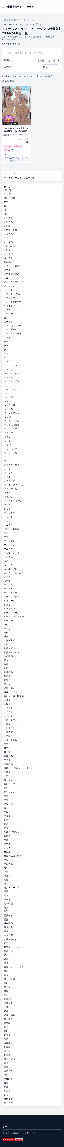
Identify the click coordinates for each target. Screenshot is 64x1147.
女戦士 (7, 727)
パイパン (8, 496)
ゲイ (6, 353)
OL (5, 205)
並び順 (7, 60)
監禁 (6, 943)
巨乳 (6, 787)
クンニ (7, 349)
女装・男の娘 (10, 739)
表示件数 (8, 66)
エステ (7, 309)
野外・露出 (9, 1058)
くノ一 (7, 237)
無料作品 (8, 903)
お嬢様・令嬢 (10, 229)
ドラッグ (8, 433)
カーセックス (10, 321)
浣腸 (6, 879)
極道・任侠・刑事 (12, 855)
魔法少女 (8, 1098)
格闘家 (7, 851)
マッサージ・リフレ (14, 552)
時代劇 (7, 843)
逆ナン (7, 1050)
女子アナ (8, 708)
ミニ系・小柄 (10, 568)
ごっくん (8, 241)
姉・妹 (7, 751)
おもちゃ (8, 217)
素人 (6, 975)
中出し (7, 628)
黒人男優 (8, 1102)
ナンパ (7, 445)
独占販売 (8, 923)
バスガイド (9, 480)
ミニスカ (8, 564)
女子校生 (8, 716)
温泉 (6, 895)
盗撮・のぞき (10, 939)
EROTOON (9, 197)
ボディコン (9, 540)
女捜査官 (8, 732)
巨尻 (6, 795)
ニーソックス (10, 452)
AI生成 (7, 194)
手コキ (7, 815)
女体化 (7, 700)
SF (5, 209)
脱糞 (6, 1007)
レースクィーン (11, 612)
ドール (7, 441)
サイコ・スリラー (12, 373)
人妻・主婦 (9, 640)
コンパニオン (10, 365)
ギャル (7, 337)
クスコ (7, 341)
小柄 (6, 775)
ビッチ (7, 508)
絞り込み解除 (8, 81)
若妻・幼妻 (9, 1014)
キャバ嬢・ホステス (14, 325)
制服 (6, 664)
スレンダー (9, 397)
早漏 (6, 839)
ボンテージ (9, 544)
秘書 (6, 959)
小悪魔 (7, 771)
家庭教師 (8, 763)
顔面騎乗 (8, 1078)
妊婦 (6, 747)
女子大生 (8, 712)
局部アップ (9, 783)
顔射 (6, 1074)
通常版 (7, 1054)
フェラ (7, 520)
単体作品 (8, 672)
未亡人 (7, 847)
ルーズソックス (11, 596)
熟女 (6, 907)
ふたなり (8, 249)
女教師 (7, 736)
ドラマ (7, 437)
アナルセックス (11, 273)
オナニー (8, 313)
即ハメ (7, 684)
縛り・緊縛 (9, 979)
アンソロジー (10, 285)
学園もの (8, 755)
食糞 (6, 1082)
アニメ (7, 277)
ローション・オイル (14, 616)
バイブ (7, 476)
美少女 (7, 987)
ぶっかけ (8, 253)
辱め (6, 1038)
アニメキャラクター (14, 281)
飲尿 (6, 1086)
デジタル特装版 (11, 425)
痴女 (6, 931)
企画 (6, 644)
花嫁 (6, 1011)
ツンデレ (8, 417)
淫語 (6, 891)
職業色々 (8, 999)
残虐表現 (8, 863)
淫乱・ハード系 (11, 887)
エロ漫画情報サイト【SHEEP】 (17, 20)
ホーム (5, 1126)
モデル (7, 580)
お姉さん (8, 221)
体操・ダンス (10, 648)
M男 (6, 201)
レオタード (9, 600)
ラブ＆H (8, 588)
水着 (6, 871)
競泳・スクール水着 (14, 967)
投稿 (6, 819)
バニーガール (10, 488)
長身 (6, 1062)
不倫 (6, 624)
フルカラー (9, 524)
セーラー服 (9, 405)
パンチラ (8, 504)
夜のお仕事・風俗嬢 (14, 696)
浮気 (6, 883)
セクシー (8, 401)
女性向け (8, 724)
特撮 (6, 919)
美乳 (6, 983)
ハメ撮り (8, 469)
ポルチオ (8, 548)
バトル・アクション (14, 484)
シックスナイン (11, 381)
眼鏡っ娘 (8, 951)
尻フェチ (8, 779)
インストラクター (12, 301)
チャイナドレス (11, 413)
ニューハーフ (10, 449)
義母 (6, 995)
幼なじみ (8, 803)
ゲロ (6, 357)
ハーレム (8, 472)
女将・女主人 (10, 720)
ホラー (7, 536)
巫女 (6, 799)
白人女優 (8, 935)
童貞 (6, 963)
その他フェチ (10, 245)
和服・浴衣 (9, 688)
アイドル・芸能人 (12, 265)
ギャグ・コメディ (12, 333)
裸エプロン (9, 1019)
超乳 (6, 1030)
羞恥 (6, 991)
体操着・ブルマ (11, 652)
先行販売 (8, 656)
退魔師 (7, 1046)
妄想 (6, 744)
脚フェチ (8, 1002)
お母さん (8, 233)
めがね (7, 261)
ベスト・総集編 (11, 528)
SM (5, 213)
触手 (6, 1026)
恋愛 (6, 811)
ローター (8, 620)
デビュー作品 (10, 429)
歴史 (6, 859)
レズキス (8, 604)
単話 (6, 680)
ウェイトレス (10, 305)
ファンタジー (10, 512)
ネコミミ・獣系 (11, 464)
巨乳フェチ (9, 791)
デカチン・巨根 (11, 421)
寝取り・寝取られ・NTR (16, 767)
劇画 (6, 668)
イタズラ (8, 289)
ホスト (7, 532)
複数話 (7, 1023)
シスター (8, 377)
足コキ (7, 1034)
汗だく (7, 875)
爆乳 (6, 911)
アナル (7, 269)
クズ (6, 345)
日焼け (7, 835)
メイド (7, 576)
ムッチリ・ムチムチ (14, 572)
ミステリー (9, 560)
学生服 (7, 759)
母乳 (6, 867)
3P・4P (7, 189)
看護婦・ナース (11, 947)
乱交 (6, 636)
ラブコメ (8, 584)
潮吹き (7, 899)
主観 (6, 632)
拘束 (6, 823)
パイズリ (8, 492)
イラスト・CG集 (12, 293)
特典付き (8, 915)
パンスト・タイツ (12, 500)
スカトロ (8, 385)
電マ (6, 1066)
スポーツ (8, 393)
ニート (7, 457)
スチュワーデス (11, 389)
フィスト (8, 516)
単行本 (7, 676)
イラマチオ (9, 297)
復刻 (6, 807)
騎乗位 (7, 1090)
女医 (6, 704)
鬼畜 (6, 1094)
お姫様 (7, 225)
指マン (7, 827)
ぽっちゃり (9, 257)
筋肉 (6, 971)
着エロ (7, 955)
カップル (8, 317)
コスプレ (8, 361)
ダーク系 (8, 409)
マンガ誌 (8, 556)
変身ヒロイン (10, 692)
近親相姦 (8, 1042)
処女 (6, 660)
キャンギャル (10, 329)
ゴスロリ (8, 369)
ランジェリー (10, 592)
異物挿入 (8, 927)
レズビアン (9, 608)
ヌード (7, 461)
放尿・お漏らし (11, 831)
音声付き (8, 1070)
